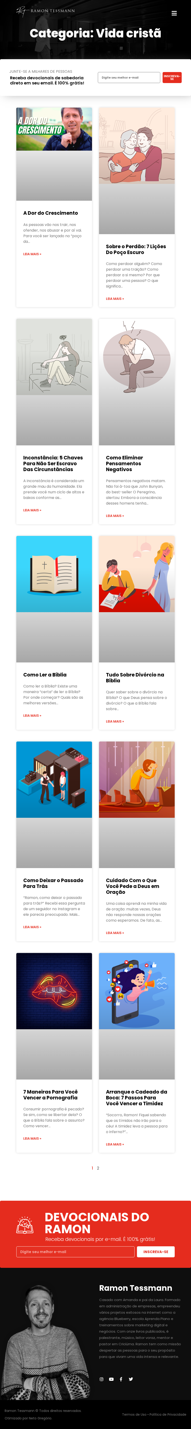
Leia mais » (32, 254)
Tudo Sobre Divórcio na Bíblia (135, 677)
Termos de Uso (134, 1414)
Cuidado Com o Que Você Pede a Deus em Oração (132, 886)
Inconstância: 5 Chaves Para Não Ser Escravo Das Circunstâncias (53, 463)
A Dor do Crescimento (50, 213)
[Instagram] (101, 1379)
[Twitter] (131, 1379)
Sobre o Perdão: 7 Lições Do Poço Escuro (136, 249)
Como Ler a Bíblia (45, 674)
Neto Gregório (40, 1418)
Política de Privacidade (168, 1414)
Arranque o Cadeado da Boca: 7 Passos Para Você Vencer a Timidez (136, 1097)
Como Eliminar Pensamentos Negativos (124, 463)
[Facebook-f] (121, 1379)
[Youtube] (111, 1379)
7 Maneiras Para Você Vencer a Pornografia (50, 1094)
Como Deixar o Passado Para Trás (53, 883)
